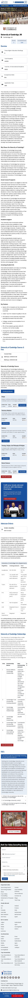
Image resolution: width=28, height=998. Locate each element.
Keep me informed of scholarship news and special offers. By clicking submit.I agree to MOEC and (14, 874)
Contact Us (18, 896)
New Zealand (4, 914)
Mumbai (3, 941)
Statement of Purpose (7, 898)
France (17, 908)
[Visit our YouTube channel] (7, 977)
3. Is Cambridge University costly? (11, 800)
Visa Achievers (19, 893)
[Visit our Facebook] (5, 977)
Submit (5, 878)
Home (2, 8)
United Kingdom (10, 8)
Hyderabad (18, 922)
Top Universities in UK (7, 963)
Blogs (16, 898)
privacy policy (12, 875)
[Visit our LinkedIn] (10, 977)
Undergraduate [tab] (8, 391)
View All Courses (6, 476)
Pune (2, 929)
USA (2, 906)
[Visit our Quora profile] (19, 977)
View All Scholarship (7, 745)
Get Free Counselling (14, 831)
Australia (3, 912)
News (2, 892)
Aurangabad (18, 927)
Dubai (16, 945)
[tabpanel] (14, 436)
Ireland (17, 906)
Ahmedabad (4, 947)
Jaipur (2, 922)
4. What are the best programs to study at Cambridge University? (14, 803)
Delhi (2, 924)
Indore (16, 929)
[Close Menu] (26, 2)
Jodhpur (17, 947)
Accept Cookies (17, 996)
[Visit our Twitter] (13, 977)
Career (17, 887)
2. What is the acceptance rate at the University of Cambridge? (12, 796)
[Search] (13, 2)
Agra (16, 924)
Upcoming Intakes (6, 889)
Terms (5, 875)
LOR (2, 900)
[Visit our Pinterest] (16, 977)
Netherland (18, 914)
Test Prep (17, 900)
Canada (3, 910)
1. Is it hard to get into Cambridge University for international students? (14, 756)
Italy (16, 910)
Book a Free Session (10, 499)
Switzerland (18, 912)
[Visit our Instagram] (2, 977)
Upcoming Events (6, 887)
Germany (3, 917)
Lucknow (3, 931)
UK (1, 908)
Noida (2, 927)
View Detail (22, 405)
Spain (16, 917)
